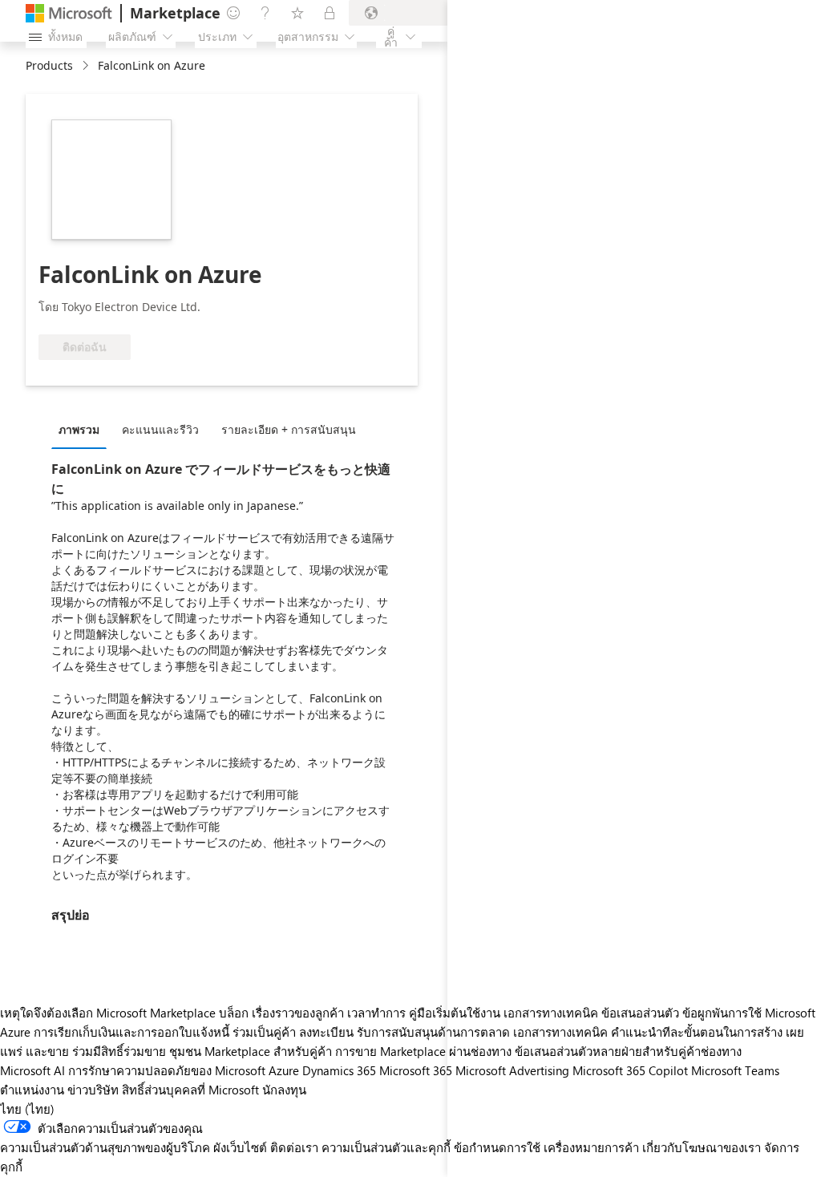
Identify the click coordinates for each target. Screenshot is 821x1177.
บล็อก (234, 1013)
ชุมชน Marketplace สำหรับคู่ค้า (250, 1051)
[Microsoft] (69, 13)
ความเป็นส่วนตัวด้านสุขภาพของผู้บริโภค (105, 1147)
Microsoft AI (32, 1070)
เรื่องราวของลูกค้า (298, 1013)
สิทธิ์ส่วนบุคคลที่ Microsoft (190, 1090)
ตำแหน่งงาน (32, 1090)
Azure (284, 1070)
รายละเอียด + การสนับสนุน (288, 429)
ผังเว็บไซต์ (240, 1147)
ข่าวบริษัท (93, 1090)
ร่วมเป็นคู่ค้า (264, 1032)
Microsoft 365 (415, 1070)
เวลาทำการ (376, 1013)
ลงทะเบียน (326, 1032)
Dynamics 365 (339, 1070)
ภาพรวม (79, 429)
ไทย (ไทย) (27, 1109)
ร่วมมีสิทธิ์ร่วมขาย (119, 1051)
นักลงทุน (284, 1090)
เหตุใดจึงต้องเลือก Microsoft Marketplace (108, 1013)
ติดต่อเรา (294, 1147)
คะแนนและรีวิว (160, 429)
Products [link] (49, 65)
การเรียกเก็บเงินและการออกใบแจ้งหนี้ (131, 1032)
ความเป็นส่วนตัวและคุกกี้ (386, 1147)
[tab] (83, 429)
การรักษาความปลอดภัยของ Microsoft (166, 1070)
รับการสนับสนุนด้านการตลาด (433, 1032)
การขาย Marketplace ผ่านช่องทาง (423, 1051)
